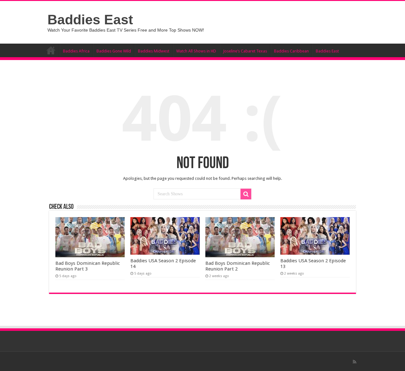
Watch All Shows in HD (196, 51)
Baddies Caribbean (291, 51)
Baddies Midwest (153, 51)
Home (51, 50)
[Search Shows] (245, 194)
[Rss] (354, 362)
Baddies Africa (76, 51)
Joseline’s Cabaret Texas (245, 51)
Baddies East (90, 19)
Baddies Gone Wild (114, 51)
